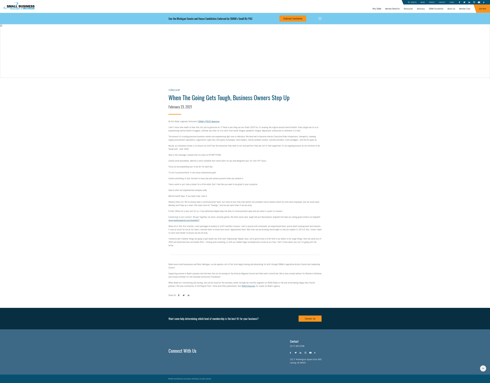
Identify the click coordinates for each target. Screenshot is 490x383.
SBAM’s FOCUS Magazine (208, 121)
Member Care (464, 8)
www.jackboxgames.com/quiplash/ (183, 220)
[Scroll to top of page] (483, 368)
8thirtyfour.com (248, 285)
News (423, 2)
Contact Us (310, 318)
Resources (408, 8)
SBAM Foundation (436, 8)
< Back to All (174, 89)
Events (432, 2)
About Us (451, 8)
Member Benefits (392, 8)
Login (452, 2)
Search (413, 2)
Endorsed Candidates (292, 18)
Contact (442, 2)
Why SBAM (376, 8)
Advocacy (421, 8)
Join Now (482, 8)
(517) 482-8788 (297, 346)
